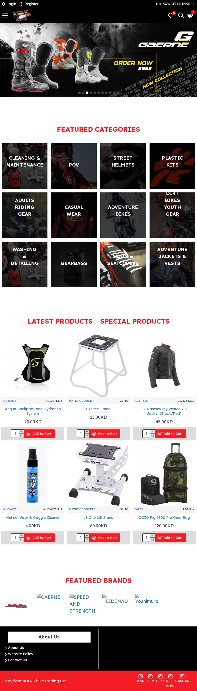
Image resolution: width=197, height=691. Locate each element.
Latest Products (60, 321)
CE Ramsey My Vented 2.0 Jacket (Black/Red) (164, 411)
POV (74, 165)
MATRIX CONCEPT (82, 401)
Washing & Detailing (25, 256)
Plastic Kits (172, 161)
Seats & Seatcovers (123, 259)
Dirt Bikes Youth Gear (172, 203)
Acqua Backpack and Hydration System (33, 411)
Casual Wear (74, 210)
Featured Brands (98, 580)
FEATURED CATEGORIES (98, 129)
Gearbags (74, 263)
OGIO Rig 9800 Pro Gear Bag (164, 517)
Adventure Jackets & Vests (172, 256)
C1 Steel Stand (98, 409)
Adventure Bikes (123, 210)
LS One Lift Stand (98, 517)
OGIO (139, 509)
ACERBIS (9, 401)
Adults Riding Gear (24, 207)
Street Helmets (123, 161)
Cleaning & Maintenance (24, 161)
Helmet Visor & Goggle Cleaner (33, 517)
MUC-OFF (9, 509)
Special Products (135, 321)
